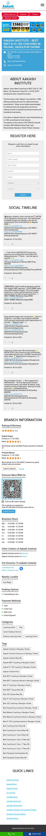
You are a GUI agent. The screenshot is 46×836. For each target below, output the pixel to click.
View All (21, 469)
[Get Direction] (21, 570)
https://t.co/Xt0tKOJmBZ (13, 260)
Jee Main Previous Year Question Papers (21, 810)
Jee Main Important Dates (16, 814)
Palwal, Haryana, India (10, 570)
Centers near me (9, 14)
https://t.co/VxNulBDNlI (13, 232)
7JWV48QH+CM (8, 568)
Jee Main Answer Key (14, 806)
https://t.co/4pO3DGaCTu (13, 330)
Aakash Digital (11, 788)
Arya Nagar (7, 582)
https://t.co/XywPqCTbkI (13, 298)
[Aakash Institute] (8, 5)
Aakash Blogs (11, 784)
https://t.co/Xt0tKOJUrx (13, 226)
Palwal (35, 14)
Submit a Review (9, 469)
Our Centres (10, 793)
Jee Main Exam (12, 797)
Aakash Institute (12, 780)
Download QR (8, 511)
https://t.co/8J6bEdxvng (13, 362)
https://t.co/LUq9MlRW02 (14, 266)
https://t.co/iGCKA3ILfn (13, 394)
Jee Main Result (12, 818)
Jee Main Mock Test (13, 801)
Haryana (23, 14)
